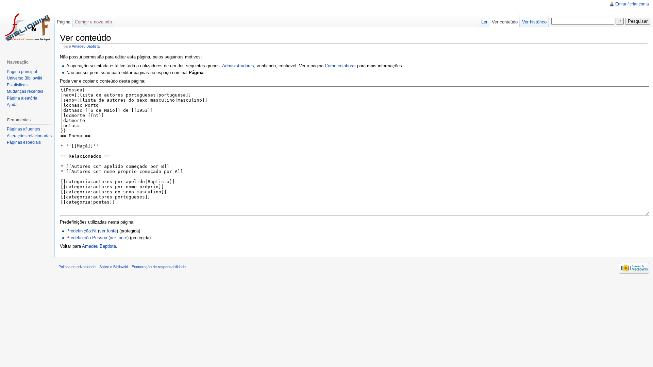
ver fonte (108, 230)
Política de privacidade (77, 267)
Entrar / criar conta (632, 4)
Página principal (22, 71)
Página (63, 21)
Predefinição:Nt (81, 230)
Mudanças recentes (25, 91)
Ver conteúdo (505, 21)
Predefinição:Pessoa (86, 237)
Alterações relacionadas (29, 136)
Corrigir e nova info (93, 21)
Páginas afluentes (23, 129)
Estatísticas (17, 85)
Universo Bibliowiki (24, 78)
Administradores (238, 65)
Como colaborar (340, 65)
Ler (484, 21)
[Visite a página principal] (27, 27)
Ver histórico (534, 21)
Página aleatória (22, 98)
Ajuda (12, 104)
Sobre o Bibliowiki (113, 267)
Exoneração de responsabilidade (159, 267)
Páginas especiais (24, 142)
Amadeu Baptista (86, 46)
